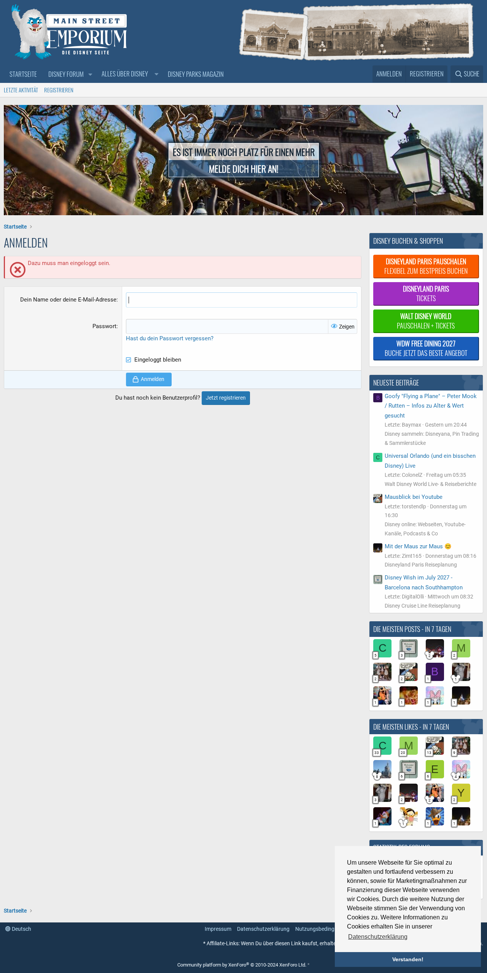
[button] (90, 74)
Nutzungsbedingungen (322, 929)
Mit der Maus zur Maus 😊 (418, 546)
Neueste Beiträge (396, 382)
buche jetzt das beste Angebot (426, 348)
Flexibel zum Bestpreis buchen (426, 266)
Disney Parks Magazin (196, 74)
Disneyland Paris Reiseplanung (421, 565)
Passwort (104, 326)
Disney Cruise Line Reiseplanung (422, 606)
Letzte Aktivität (21, 90)
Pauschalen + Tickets (426, 320)
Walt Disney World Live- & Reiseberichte (430, 484)
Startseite (23, 74)
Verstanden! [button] (407, 959)
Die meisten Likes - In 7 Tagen (411, 727)
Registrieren (58, 90)
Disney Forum (66, 74)
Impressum (218, 929)
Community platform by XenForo (241, 965)
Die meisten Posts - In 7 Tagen (412, 629)
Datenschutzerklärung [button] (377, 936)
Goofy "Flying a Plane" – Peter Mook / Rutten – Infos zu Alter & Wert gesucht (431, 406)
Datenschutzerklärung (263, 929)
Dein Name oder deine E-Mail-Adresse (68, 299)
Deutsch (21, 929)
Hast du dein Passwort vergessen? (169, 338)
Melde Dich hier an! (244, 168)
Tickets (426, 293)
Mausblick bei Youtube (413, 497)
